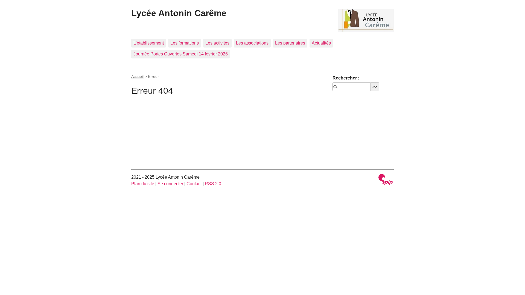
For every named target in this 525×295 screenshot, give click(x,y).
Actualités (321, 43)
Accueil (137, 76)
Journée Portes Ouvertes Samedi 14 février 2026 (180, 54)
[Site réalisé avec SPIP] (385, 180)
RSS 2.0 (213, 183)
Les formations (184, 43)
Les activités (217, 43)
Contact (194, 183)
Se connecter (170, 183)
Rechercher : (345, 78)
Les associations (252, 43)
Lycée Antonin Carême (178, 13)
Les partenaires (290, 43)
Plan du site (142, 183)
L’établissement (148, 43)
